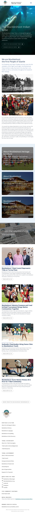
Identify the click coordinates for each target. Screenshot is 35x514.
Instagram (6, 485)
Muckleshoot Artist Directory (8, 436)
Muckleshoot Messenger (9, 479)
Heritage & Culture (8, 422)
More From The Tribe (8, 476)
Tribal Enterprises (6, 448)
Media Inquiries (6, 497)
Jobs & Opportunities (6, 469)
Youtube (5, 487)
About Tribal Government (8, 455)
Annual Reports (5, 466)
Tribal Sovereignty (8, 440)
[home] (5, 3)
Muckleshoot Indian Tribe (16, 3)
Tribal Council (5, 458)
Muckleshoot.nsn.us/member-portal (10, 506)
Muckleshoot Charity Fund (8, 464)
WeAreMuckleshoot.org (9, 481)
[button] (31, 3)
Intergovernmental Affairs (8, 461)
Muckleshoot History (6, 428)
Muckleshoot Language (7, 430)
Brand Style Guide (6, 493)
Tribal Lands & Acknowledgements (10, 446)
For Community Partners (10, 491)
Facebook (6, 483)
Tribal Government (8, 453)
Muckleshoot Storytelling (8, 433)
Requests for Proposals (7, 472)
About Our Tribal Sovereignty (8, 443)
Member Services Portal (9, 504)
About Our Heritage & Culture (9, 425)
